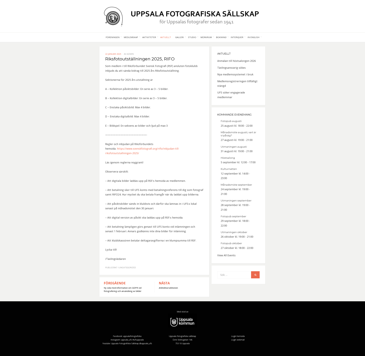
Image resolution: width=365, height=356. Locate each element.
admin (130, 54)
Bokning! (221, 37)
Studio (192, 37)
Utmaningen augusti (234, 146)
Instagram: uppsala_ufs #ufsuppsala (127, 339)
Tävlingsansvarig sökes (231, 67)
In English (253, 37)
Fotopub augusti (231, 121)
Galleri (179, 37)
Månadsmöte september (236, 184)
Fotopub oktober (231, 243)
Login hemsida (238, 336)
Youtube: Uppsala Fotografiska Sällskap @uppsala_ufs (127, 343)
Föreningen (112, 37)
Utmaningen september (236, 200)
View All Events (226, 255)
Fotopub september (233, 216)
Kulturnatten (229, 169)
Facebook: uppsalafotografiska (127, 336)
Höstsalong (228, 157)
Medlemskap (131, 37)
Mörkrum (206, 37)
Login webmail (238, 339)
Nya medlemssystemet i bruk (235, 74)
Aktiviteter (149, 37)
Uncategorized (127, 267)
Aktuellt (165, 37)
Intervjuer (237, 37)
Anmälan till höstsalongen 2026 (236, 61)
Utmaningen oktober (234, 232)
